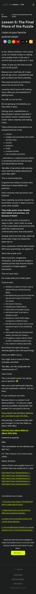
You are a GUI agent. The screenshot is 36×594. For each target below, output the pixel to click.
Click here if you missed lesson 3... (16, 478)
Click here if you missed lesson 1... (16, 472)
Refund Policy (18, 583)
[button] (33, 4)
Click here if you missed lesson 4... (16, 481)
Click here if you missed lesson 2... (16, 475)
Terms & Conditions (18, 579)
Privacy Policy (18, 575)
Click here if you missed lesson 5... (16, 484)
